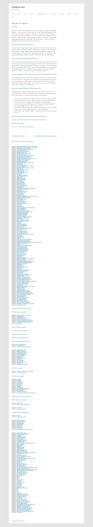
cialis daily (19, 493)
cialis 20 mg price (21, 471)
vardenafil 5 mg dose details (23, 508)
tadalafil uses (20, 218)
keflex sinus (19, 446)
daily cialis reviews (21, 358)
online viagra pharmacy (22, 271)
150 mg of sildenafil (21, 298)
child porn (19, 435)
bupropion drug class (22, 191)
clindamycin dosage (21, 215)
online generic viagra (22, 231)
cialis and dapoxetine (22, 225)
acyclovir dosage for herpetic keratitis (26, 207)
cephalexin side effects (22, 214)
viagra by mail (20, 227)
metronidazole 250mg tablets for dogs (26, 504)
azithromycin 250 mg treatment (24, 239)
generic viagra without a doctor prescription (27, 467)
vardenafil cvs (20, 206)
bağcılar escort (20, 487)
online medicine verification (23, 510)
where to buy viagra (21, 327)
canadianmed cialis (21, 432)
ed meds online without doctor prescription (27, 469)
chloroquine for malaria (22, 160)
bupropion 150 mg (21, 195)
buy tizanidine (20, 194)
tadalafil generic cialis (22, 152)
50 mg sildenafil (20, 376)
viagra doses (20, 236)
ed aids (18, 462)
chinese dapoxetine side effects (24, 292)
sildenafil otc (20, 363)
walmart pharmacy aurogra (23, 151)
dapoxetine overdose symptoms (24, 279)
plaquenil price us (21, 351)
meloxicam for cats (21, 178)
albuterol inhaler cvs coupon (24, 153)
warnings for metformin (22, 189)
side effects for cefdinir (22, 213)
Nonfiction (61, 14)
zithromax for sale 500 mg (23, 433)
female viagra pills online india (24, 156)
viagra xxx (19, 238)
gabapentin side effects (22, 171)
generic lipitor (20, 177)
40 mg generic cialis (21, 154)
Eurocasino (19, 381)
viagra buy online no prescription (25, 429)
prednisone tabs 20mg (22, 284)
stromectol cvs (20, 449)
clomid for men (20, 442)
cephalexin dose (20, 447)
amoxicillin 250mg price (22, 249)
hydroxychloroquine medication (24, 245)
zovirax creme (20, 285)
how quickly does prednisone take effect (26, 281)
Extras (69, 14)
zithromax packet (21, 445)
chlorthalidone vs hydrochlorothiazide (26, 188)
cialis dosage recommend (23, 220)
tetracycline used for (22, 233)
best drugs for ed (21, 463)
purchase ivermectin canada (23, 322)
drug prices (19, 461)
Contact (76, 14)
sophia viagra (20, 181)
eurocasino (19, 384)
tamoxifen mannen (21, 259)
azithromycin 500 (21, 496)
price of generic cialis (22, 229)
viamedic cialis (20, 267)
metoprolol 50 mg (21, 179)
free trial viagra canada (22, 453)
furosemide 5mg (21, 345)
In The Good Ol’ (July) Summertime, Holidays (45, 136)
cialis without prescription (23, 388)
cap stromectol (20, 316)
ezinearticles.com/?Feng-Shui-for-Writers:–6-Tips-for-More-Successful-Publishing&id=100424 (34, 74)
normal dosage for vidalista (23, 290)
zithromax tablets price (22, 212)
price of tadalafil (20, 182)
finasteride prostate (21, 254)
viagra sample (20, 170)
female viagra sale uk (22, 334)
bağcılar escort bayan (22, 488)
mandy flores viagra (21, 164)
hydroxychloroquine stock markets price (26, 158)
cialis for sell (20, 163)
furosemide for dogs (21, 251)
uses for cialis (20, 230)
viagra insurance (21, 272)
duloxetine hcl (20, 187)
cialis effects (20, 265)
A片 (17, 478)
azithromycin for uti (21, 389)
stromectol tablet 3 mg (22, 441)
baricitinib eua (20, 423)
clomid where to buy (22, 459)
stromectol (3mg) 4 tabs (22, 472)
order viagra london (21, 312)
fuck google (19, 484)
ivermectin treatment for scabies (24, 320)
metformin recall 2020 (22, 246)
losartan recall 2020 (21, 180)
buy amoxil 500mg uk (22, 344)
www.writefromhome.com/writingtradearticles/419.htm (25, 58)
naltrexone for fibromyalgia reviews (25, 261)
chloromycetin (20, 439)
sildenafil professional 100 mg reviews (26, 286)
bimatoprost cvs (20, 255)
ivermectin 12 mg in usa (22, 317)
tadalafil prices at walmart (23, 297)
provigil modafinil (21, 354)
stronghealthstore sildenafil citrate (25, 234)
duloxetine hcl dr (21, 184)
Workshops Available (42, 14)
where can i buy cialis (22, 399)
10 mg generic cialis (21, 455)
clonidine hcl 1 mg (21, 198)
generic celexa (20, 193)
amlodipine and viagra (22, 243)
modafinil (19, 359)
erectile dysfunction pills (23, 330)
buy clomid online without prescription (26, 458)
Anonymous (19, 426)
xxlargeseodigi (20, 482)
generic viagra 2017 (21, 417)
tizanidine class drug (22, 263)
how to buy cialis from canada (24, 456)
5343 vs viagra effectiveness (23, 301)
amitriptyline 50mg (21, 186)
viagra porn (19, 407)
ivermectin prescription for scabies (25, 165)
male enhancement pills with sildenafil (26, 392)
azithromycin (20, 357)
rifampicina (19, 498)
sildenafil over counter (22, 174)
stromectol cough (21, 288)
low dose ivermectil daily (23, 280)
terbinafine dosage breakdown (24, 505)
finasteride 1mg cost (21, 199)
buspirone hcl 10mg (21, 192)
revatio (18, 477)
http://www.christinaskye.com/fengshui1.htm (23, 44)
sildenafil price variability (23, 506)
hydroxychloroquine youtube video (25, 162)
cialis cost (19, 223)
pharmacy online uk (21, 409)
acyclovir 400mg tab (21, 208)
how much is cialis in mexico (23, 148)
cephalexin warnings (22, 440)
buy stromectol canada (22, 355)
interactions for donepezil (23, 210)
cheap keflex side (21, 276)
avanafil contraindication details (24, 507)
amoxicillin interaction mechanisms (25, 511)
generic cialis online (21, 499)
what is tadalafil (20, 172)
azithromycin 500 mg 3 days (23, 157)
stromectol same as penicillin (24, 315)
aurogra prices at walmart (23, 302)
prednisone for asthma (22, 185)
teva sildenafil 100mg (22, 299)
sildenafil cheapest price (22, 169)
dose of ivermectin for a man (24, 319)
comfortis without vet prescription (25, 470)
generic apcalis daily (22, 295)
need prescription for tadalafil (24, 294)
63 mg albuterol (20, 360)
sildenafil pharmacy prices (23, 203)
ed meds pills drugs (21, 466)
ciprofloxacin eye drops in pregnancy (26, 155)
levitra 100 (19, 173)
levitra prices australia (22, 226)
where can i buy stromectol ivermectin (26, 452)
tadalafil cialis (20, 221)
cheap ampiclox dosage (22, 274)
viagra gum (19, 235)
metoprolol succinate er (22, 495)
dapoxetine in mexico (22, 353)
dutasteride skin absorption (23, 501)
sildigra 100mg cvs (21, 296)
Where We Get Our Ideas (18, 136)
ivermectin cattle (21, 465)
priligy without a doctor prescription (25, 293)
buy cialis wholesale (21, 247)
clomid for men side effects (23, 277)
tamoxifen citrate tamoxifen (23, 278)
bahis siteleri (20, 475)
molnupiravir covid (21, 421)
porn (18, 489)
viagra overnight (20, 237)
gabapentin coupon (21, 349)
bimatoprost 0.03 (21, 424)
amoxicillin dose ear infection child (25, 167)
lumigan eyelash (21, 420)
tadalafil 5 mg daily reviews (23, 291)
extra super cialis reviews (23, 219)
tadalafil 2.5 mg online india (23, 159)
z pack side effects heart (22, 283)
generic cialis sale (21, 457)
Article (23, 126)
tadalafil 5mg (20, 264)
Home (13, 14)
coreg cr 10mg (20, 200)
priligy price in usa (21, 253)
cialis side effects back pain (23, 282)
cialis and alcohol (21, 202)
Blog (13, 17)
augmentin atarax (21, 436)
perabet (18, 415)
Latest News (53, 14)
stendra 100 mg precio (22, 500)
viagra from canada (21, 473)
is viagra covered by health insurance (26, 443)
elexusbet (19, 380)
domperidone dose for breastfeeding (26, 258)
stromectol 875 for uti (22, 300)
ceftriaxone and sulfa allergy (23, 275)
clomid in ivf (20, 256)
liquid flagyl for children (22, 248)
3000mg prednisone (21, 352)
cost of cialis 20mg (21, 372)
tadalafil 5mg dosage (22, 161)
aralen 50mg (20, 425)
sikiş (18, 491)
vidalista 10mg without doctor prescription (27, 146)
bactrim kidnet (20, 444)
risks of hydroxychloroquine (23, 241)
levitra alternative (21, 183)
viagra (18, 476)
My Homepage (20, 479)
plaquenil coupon (21, 289)
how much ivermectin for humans (25, 321)
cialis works (19, 204)
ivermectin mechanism (22, 464)
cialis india (19, 368)
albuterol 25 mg (20, 356)
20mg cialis (19, 323)
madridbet (19, 382)
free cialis (19, 268)
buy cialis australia (21, 362)
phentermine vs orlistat (22, 502)
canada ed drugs (21, 434)
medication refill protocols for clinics (25, 149)
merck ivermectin (21, 318)
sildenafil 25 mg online (22, 364)
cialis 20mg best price (22, 150)
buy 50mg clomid (21, 460)
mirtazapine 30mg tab (22, 497)
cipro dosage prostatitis (22, 266)
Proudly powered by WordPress (18, 520)
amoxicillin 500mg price (22, 494)
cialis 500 (19, 244)
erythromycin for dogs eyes (23, 240)
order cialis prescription (22, 337)
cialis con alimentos (21, 451)
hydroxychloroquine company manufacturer (27, 147)
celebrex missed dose (22, 450)
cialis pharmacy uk (21, 166)
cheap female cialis (21, 305)
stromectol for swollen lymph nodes (25, 303)
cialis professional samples (23, 270)
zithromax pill (20, 361)
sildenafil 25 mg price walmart (24, 396)
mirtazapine (19, 190)
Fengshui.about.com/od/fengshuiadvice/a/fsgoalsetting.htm (26, 88)
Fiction (25, 14)
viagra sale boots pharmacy (23, 341)
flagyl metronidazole (21, 437)
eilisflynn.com (18, 7)
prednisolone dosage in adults (24, 260)
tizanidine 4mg (20, 422)
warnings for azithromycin (23, 217)
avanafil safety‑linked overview (24, 509)
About (18, 14)
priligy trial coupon (21, 224)
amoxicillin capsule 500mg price (24, 211)
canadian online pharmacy (23, 468)
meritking (19, 379)
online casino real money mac (24, 346)
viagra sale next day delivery (23, 404)
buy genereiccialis (21, 474)
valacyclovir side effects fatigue (24, 262)
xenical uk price (20, 252)
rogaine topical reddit (22, 503)
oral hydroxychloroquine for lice (24, 228)
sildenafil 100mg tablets (22, 412)
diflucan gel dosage (21, 257)
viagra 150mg (20, 273)
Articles (32, 14)
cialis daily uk (20, 168)
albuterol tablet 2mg (22, 287)
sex (17, 490)
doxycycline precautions (22, 250)
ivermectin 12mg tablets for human (25, 371)
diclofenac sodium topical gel (24, 197)
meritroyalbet (20, 383)
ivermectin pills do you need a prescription (27, 196)
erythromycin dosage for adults (24, 216)
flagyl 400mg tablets (21, 201)
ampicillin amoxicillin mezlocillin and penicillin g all (29, 242)
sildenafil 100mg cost (22, 391)
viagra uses (19, 205)
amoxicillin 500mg (21, 209)
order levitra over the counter (24, 308)
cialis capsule (20, 403)
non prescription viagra (22, 232)
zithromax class (20, 448)
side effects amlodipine (22, 176)
